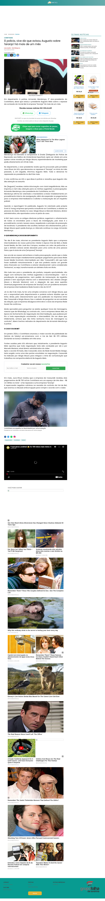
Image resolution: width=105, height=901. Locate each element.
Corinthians (17, 440)
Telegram (44, 113)
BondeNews (11, 34)
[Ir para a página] (52, 2)
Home (5, 34)
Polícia (17, 34)
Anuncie (35, 893)
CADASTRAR (55, 368)
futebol (23, 440)
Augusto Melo (8, 440)
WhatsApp (29, 113)
